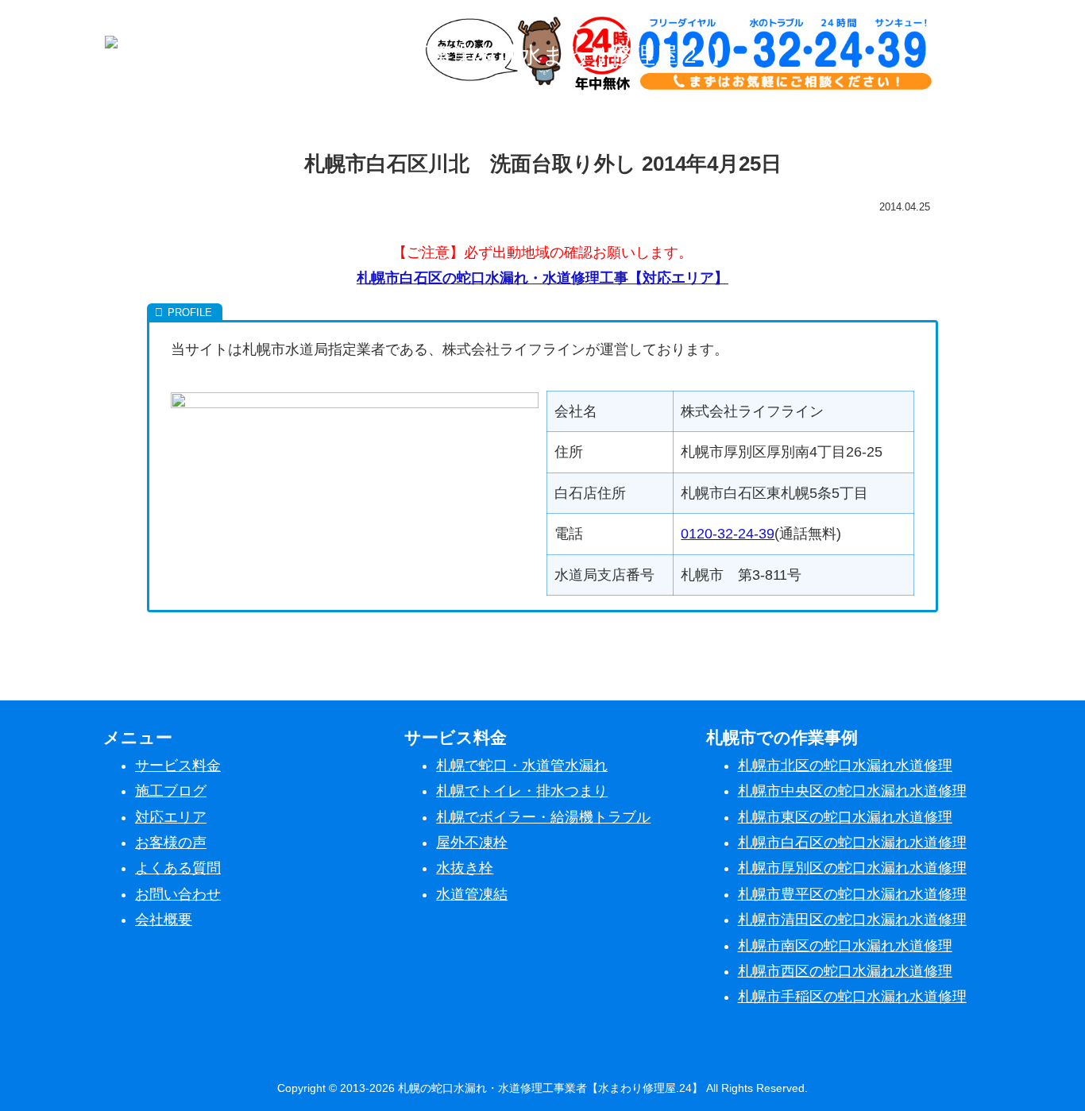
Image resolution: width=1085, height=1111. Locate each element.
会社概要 (163, 920)
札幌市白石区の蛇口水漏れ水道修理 (852, 843)
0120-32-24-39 (727, 534)
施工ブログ (171, 791)
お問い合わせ (178, 894)
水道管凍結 (472, 894)
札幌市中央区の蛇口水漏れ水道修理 (852, 791)
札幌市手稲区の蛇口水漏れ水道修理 (852, 997)
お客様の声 (171, 843)
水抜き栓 (464, 868)
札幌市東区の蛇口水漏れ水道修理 (845, 817)
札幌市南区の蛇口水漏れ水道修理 (845, 946)
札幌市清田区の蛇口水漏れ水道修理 (852, 920)
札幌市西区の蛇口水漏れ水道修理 (845, 971)
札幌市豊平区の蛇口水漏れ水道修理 (852, 894)
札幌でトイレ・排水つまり (522, 791)
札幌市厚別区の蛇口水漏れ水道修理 (852, 868)
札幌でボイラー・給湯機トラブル (543, 817)
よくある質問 (178, 868)
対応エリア (171, 817)
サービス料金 (178, 765)
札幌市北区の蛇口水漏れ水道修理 (845, 765)
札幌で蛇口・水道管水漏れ (522, 765)
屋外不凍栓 (472, 843)
